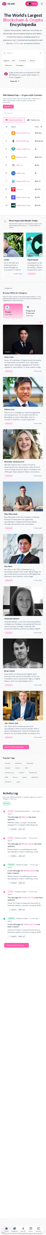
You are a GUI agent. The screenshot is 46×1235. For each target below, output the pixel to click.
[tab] (14, 119)
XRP (18, 165)
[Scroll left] (5, 255)
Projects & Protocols (22, 811)
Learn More (14, 80)
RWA (6, 777)
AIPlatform (34, 777)
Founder (7, 763)
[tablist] (23, 119)
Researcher (33, 773)
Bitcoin (32, 61)
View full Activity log (15, 945)
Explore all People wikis (14, 747)
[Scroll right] (41, 255)
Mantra (25, 817)
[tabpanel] (23, 166)
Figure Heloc (21, 197)
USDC (18, 173)
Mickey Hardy (28, 844)
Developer (29, 763)
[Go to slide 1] (38, 322)
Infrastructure (9, 773)
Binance (19, 157)
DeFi (13, 61)
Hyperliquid (21, 205)
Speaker (7, 768)
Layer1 (18, 782)
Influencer (8, 782)
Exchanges (19, 65)
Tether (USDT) (22, 149)
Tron (18, 189)
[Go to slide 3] (42, 322)
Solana (24, 777)
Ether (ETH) (21, 141)
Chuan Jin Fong (28, 897)
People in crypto (21, 838)
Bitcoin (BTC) (21, 133)
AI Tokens (22, 61)
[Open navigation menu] (41, 3)
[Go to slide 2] (40, 322)
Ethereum (8, 65)
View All (7, 107)
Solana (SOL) (21, 181)
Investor (21, 773)
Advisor (17, 768)
